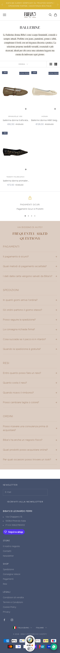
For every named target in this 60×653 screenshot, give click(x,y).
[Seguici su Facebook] (4, 619)
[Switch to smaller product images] (55, 64)
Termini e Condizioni (13, 602)
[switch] (30, 648)
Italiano (40, 628)
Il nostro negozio (11, 546)
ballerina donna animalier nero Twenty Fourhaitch (15, 181)
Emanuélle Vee (15, 116)
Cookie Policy (9, 607)
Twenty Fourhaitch (15, 177)
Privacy (6, 612)
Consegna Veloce (11, 574)
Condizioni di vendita (13, 598)
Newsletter (8, 556)
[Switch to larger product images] (51, 64)
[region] (30, 203)
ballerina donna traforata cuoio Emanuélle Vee (15, 120)
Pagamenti (8, 579)
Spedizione (8, 570)
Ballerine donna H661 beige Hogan (44, 120)
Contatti (7, 551)
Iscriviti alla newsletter (25, 501)
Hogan (45, 116)
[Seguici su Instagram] (11, 619)
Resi (5, 584)
